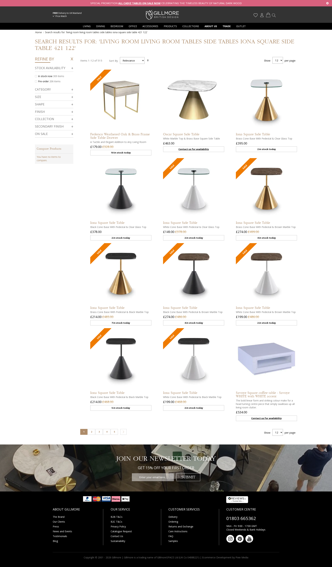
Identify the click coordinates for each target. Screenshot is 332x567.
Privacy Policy (118, 526)
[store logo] (162, 14)
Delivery (172, 516)
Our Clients (59, 521)
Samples (173, 541)
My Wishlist (255, 15)
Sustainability (118, 541)
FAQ (170, 536)
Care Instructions (177, 531)
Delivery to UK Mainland (67, 13)
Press (56, 526)
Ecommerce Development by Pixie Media (225, 557)
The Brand (58, 516)
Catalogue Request (121, 531)
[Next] (123, 432)
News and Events (62, 531)
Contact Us (117, 536)
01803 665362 (241, 518)
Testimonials (60, 536)
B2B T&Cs (116, 516)
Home (38, 32)
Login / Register (261, 15)
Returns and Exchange (180, 526)
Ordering (173, 521)
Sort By (113, 60)
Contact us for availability (193, 149)
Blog (55, 541)
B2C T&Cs (116, 521)
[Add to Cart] (145, 112)
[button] (145, 123)
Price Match (61, 16)
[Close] (327, 3)
